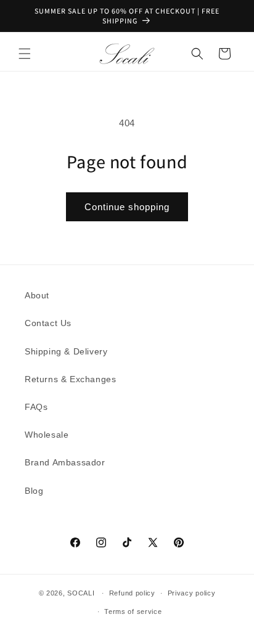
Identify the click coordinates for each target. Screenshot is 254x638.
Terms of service (133, 611)
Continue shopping (127, 207)
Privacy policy (192, 593)
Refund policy (132, 593)
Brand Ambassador (65, 462)
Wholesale (46, 435)
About (37, 295)
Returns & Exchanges (70, 379)
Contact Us (48, 323)
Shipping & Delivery (66, 351)
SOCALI (80, 593)
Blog (34, 491)
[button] (24, 53)
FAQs (36, 407)
